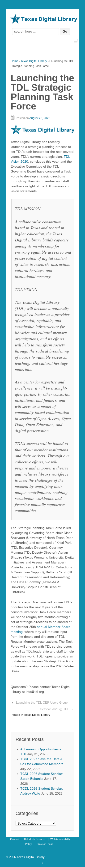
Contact (14, 839)
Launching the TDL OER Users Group (42, 702)
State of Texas (45, 844)
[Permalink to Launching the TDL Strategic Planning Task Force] (42, 129)
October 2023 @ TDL (54, 709)
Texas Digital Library (34, 61)
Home (14, 61)
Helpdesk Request (34, 839)
